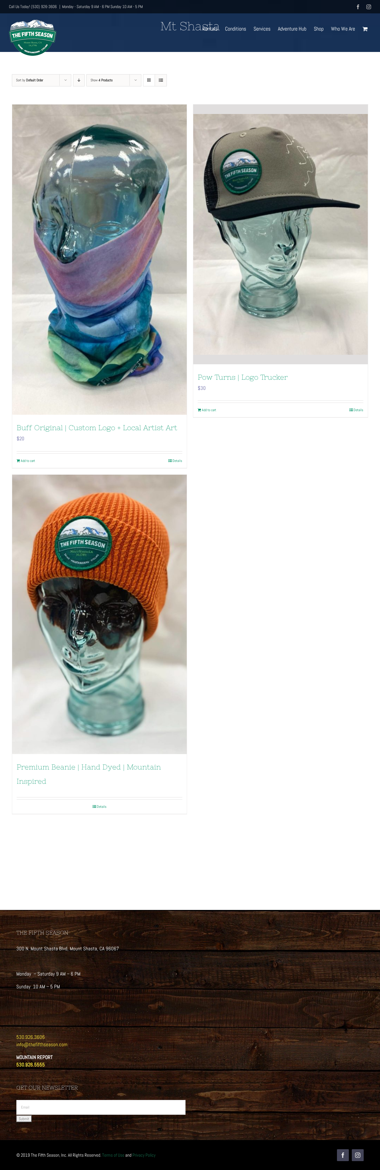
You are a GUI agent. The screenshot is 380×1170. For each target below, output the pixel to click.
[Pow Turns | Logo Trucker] (280, 234)
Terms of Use (113, 1155)
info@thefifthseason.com (41, 1044)
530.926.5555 (30, 1064)
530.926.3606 (30, 1037)
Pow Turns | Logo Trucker (243, 377)
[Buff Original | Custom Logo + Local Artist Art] (99, 260)
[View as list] (161, 80)
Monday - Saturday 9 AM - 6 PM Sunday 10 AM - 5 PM (102, 6)
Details (177, 460)
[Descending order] (79, 80)
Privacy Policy (144, 1155)
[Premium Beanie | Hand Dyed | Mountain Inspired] (99, 614)
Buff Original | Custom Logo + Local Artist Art (97, 428)
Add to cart (28, 460)
